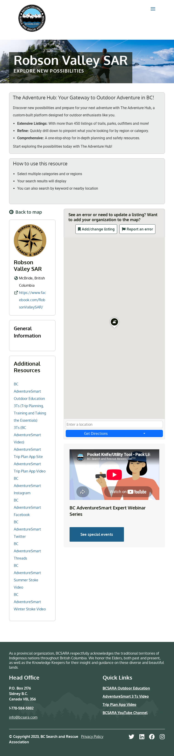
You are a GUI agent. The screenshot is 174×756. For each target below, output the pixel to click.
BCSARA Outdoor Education (126, 688)
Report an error (140, 229)
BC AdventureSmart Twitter (27, 529)
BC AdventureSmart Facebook (27, 507)
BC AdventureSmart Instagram (27, 485)
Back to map (28, 212)
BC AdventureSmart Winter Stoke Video (30, 601)
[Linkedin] (142, 736)
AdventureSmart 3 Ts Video (126, 696)
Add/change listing (98, 229)
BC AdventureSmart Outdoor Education (29, 391)
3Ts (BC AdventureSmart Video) (27, 434)
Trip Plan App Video (119, 704)
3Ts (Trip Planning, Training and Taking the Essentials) (30, 413)
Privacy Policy (92, 736)
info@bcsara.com (23, 717)
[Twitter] (131, 736)
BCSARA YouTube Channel (125, 712)
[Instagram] (162, 736)
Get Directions (96, 433)
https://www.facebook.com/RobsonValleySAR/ (32, 299)
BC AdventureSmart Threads (27, 550)
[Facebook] (152, 736)
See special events (96, 534)
